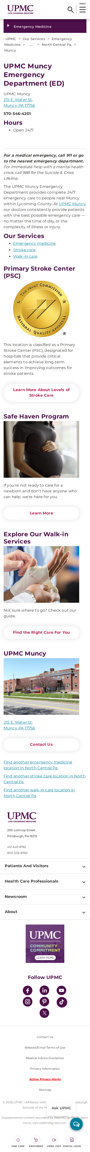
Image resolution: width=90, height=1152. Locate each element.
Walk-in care (25, 256)
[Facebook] (27, 991)
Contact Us (41, 744)
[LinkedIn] (44, 991)
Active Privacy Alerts (45, 1079)
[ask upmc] (76, 1124)
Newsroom (16, 896)
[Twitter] (44, 1013)
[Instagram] (27, 1002)
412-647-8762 (16, 847)
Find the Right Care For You (41, 632)
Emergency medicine (34, 243)
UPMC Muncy (72, 204)
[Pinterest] (44, 1002)
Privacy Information (45, 1068)
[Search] (71, 9)
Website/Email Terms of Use (44, 1047)
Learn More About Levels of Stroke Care (41, 393)
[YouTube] (61, 991)
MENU (82, 3)
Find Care (18, 1146)
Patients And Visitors (26, 866)
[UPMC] (20, 9)
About (11, 911)
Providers (36, 1146)
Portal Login (72, 1146)
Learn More (41, 513)
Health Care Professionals (31, 881)
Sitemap (45, 1090)
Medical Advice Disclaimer (45, 1058)
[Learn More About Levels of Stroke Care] (41, 309)
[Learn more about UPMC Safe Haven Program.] (41, 449)
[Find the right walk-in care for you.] (41, 574)
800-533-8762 (17, 853)
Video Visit (54, 1146)
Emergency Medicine (33, 26)
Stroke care (24, 250)
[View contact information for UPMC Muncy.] (41, 686)
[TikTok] (62, 1002)
